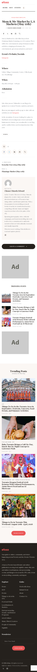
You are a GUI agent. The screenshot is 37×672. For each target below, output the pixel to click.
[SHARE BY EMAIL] (16, 34)
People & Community (9, 624)
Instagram (5, 58)
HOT (3, 404)
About (21, 593)
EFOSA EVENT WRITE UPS (18, 17)
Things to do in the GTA (22, 479)
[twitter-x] (3, 668)
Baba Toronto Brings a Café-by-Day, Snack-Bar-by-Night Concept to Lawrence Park (17, 446)
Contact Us (23, 596)
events (5, 134)
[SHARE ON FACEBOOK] (3, 34)
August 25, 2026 (17, 303)
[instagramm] (5, 235)
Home (4, 586)
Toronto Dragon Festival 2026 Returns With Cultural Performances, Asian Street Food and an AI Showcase (18, 485)
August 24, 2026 (17, 314)
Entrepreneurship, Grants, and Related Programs (8, 613)
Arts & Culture (6, 479)
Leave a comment (17, 246)
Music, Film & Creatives (10, 621)
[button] (19, 34)
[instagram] (7, 668)
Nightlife (5, 628)
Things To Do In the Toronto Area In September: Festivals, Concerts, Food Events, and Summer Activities (18, 408)
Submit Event (23, 590)
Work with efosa (24, 586)
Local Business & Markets (7, 606)
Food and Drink (6, 442)
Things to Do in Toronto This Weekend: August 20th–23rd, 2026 (17, 523)
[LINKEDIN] (11, 34)
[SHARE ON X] (8, 34)
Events (4, 593)
